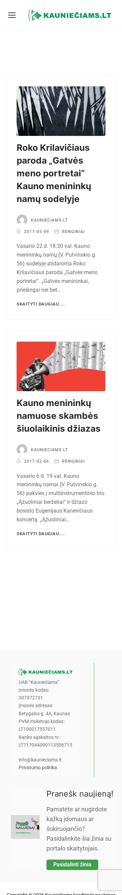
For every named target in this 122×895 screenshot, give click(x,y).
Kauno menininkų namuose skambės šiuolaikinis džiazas (59, 416)
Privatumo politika (38, 768)
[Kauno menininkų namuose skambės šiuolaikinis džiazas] (61, 366)
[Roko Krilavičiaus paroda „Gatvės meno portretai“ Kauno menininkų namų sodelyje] (61, 111)
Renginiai (73, 231)
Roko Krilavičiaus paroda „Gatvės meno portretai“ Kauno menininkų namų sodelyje (54, 173)
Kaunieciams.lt (49, 220)
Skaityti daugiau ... (41, 304)
